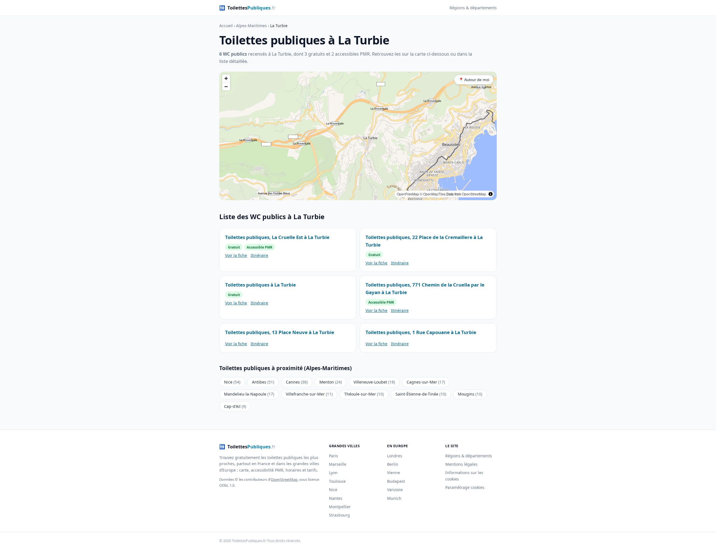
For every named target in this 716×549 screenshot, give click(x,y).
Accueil (226, 25)
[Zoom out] (226, 86)
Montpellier (340, 506)
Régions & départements (473, 7)
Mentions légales (461, 464)
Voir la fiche (236, 255)
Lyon (333, 472)
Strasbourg (339, 515)
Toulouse (337, 481)
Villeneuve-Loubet (374, 382)
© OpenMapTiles (433, 193)
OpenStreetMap (474, 193)
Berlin (392, 464)
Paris (333, 455)
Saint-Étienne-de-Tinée (420, 394)
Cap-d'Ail (235, 406)
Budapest (396, 481)
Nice (232, 382)
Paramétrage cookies (464, 487)
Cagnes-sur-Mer (426, 382)
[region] (358, 136)
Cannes (297, 382)
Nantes (335, 498)
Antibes (263, 382)
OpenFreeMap (408, 193)
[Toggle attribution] (490, 194)
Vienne (393, 472)
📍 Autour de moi (474, 79)
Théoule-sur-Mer (364, 394)
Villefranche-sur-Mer (309, 394)
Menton (330, 382)
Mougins (470, 394)
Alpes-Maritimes (251, 25)
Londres (394, 455)
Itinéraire (259, 255)
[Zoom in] (226, 78)
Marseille (337, 464)
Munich (394, 498)
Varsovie (395, 489)
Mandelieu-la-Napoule (249, 394)
